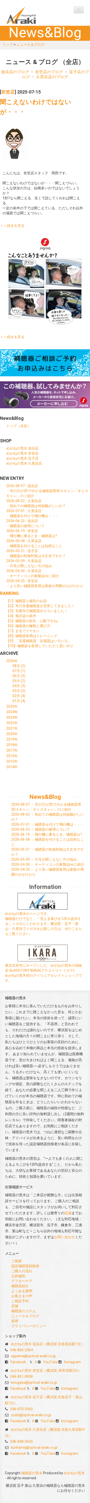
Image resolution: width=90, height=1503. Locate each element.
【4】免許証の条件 (21, 616)
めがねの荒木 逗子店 (22, 458)
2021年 (12, 728)
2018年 (12, 745)
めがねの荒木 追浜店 (22, 448)
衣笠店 (8, 92)
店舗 (68, 1213)
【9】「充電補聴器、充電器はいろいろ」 (38, 641)
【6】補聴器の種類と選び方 (28, 626)
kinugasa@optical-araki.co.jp (34, 1382)
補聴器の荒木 (31, 15)
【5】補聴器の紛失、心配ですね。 (33, 621)
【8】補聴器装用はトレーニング (31, 636)
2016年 (12, 756)
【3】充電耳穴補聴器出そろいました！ (37, 611)
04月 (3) (18, 686)
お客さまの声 (21, 1296)
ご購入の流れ (21, 1271)
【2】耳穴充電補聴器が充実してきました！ (40, 606)
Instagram (72, 1362)
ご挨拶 (16, 1261)
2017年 (12, 750)
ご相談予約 (20, 1301)
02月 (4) (18, 696)
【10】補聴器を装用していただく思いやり (39, 646)
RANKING (9, 593)
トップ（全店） (18, 426)
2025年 (12, 706)
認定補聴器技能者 (25, 1266)
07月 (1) (18, 671)
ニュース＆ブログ (30, 45)
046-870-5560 (21, 1409)
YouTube (50, 1362)
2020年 (12, 734)
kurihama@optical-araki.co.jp (34, 1447)
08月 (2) (18, 666)
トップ (7, 45)
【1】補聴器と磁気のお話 (26, 601)
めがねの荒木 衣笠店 (22, 453)
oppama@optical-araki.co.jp (33, 1356)
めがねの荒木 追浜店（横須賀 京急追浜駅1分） (47, 1344)
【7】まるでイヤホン (23, 631)
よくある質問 (21, 1291)
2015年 (12, 761)
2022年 (12, 723)
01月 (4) (18, 701)
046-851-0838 (21, 1376)
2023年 (12, 717)
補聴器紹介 (20, 1286)
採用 (14, 1321)
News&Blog (45, 796)
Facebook (18, 1362)
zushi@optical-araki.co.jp (31, 1415)
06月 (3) (18, 676)
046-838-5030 (21, 1441)
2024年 (12, 712)
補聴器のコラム (23, 1311)
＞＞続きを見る (12, 226)
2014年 (12, 767)
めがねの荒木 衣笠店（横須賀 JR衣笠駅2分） (46, 1370)
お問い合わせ (64, 1237)
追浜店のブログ (15, 72)
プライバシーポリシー (28, 1326)
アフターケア (21, 1281)
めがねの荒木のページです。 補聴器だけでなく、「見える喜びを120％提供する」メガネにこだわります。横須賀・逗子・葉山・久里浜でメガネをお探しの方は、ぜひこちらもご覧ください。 (43, 924)
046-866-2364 (21, 1350)
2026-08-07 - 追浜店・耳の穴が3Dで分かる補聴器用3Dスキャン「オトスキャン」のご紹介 (47, 491)
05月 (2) (18, 681)
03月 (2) (18, 691)
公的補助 (18, 1276)
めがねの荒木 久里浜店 (24, 463)
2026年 (12, 661)
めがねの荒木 (74, 1473)
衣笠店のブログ (49, 72)
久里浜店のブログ (52, 77)
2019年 (12, 739)
